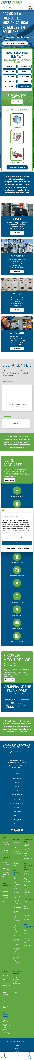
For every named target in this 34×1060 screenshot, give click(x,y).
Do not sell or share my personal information (17, 548)
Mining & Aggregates (17, 628)
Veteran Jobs (5, 874)
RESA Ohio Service (15, 924)
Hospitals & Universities (17, 602)
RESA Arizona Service (16, 877)
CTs (3, 997)
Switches (26, 913)
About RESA (5, 840)
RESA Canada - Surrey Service (16, 954)
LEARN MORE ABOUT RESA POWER (15, 43)
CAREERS (17, 782)
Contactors (5, 994)
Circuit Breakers (27, 904)
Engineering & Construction (17, 575)
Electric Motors (6, 985)
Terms (17, 1048)
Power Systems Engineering (16, 850)
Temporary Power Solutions (27, 918)
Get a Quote (17, 101)
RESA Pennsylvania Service (16, 920)
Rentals (24, 71)
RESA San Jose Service (16, 932)
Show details (25, 537)
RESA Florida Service (16, 889)
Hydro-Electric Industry (16, 984)
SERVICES (17, 799)
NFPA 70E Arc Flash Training (16, 862)
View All (16, 424)
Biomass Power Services (16, 980)
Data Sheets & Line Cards (5, 892)
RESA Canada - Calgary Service (16, 940)
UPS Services (16, 866)
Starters (4, 992)
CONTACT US (17, 791)
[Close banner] (31, 510)
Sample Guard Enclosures (27, 852)
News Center (5, 842)
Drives (4, 1004)
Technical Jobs (5, 872)
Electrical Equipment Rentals (5, 975)
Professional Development (5, 865)
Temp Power (24, 76)
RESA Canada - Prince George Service (16, 950)
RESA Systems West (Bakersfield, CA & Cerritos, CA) (6, 1032)
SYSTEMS (17, 807)
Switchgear (9, 71)
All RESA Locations (18, 752)
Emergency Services (15, 859)
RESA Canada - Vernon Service (16, 963)
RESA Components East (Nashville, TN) (27, 945)
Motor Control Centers (5, 1006)
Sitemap (16, 1051)
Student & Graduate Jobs (5, 869)
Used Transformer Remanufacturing (28, 857)
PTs (3, 999)
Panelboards (27, 910)
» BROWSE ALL (24, 86)
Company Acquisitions (5, 849)
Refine (30, 8)
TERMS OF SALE (17, 795)
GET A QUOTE (17, 820)
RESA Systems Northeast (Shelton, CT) (5, 1020)
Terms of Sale (5, 853)
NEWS (17, 786)
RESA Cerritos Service (16, 881)
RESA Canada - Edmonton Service (16, 944)
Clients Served (5, 844)
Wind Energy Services (16, 991)
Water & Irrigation (17, 615)
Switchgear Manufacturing (5, 980)
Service (9, 66)
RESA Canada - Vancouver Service (16, 959)
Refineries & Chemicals (17, 642)
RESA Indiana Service (16, 893)
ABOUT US (17, 774)
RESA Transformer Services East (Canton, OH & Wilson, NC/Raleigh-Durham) (27, 883)
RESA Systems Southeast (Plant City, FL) (6, 1025)
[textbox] (13, 7)
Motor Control (27, 908)
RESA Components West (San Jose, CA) (27, 933)
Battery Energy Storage (16, 976)
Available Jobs (5, 862)
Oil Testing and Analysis (27, 848)
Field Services (16, 856)
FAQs (3, 901)
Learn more (17, 233)
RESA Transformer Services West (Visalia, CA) (27, 892)
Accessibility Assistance (5, 898)
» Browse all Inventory (17, 167)
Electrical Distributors (17, 562)
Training (24, 81)
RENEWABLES (17, 816)
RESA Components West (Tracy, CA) (27, 939)
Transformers (24, 66)
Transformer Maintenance (27, 844)
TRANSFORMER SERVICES (17, 803)
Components (9, 86)
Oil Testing (9, 76)
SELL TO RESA (17, 778)
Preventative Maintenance (16, 843)
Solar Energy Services (16, 988)
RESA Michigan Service (16, 900)
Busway (25, 901)
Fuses (25, 906)
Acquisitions (9, 81)
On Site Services (17, 853)
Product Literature (4, 888)
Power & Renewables (17, 496)
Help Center (5, 895)
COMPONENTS (17, 811)
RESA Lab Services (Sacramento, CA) (27, 874)
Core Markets (5, 846)
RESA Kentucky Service (16, 896)
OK (17, 543)
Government (17, 589)
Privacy (17, 1045)
